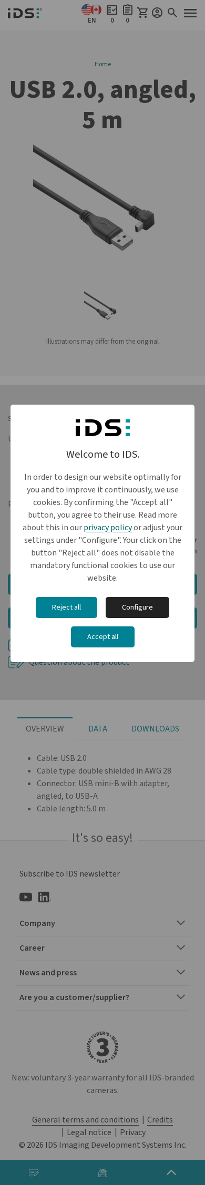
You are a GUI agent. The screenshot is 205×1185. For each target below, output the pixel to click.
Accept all (102, 637)
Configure (137, 607)
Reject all (66, 607)
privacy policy (108, 527)
